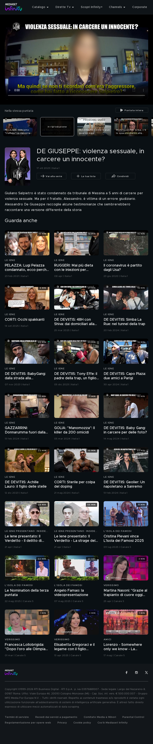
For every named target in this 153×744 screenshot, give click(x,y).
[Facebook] (126, 672)
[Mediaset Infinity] (14, 7)
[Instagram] (136, 672)
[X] (146, 672)
